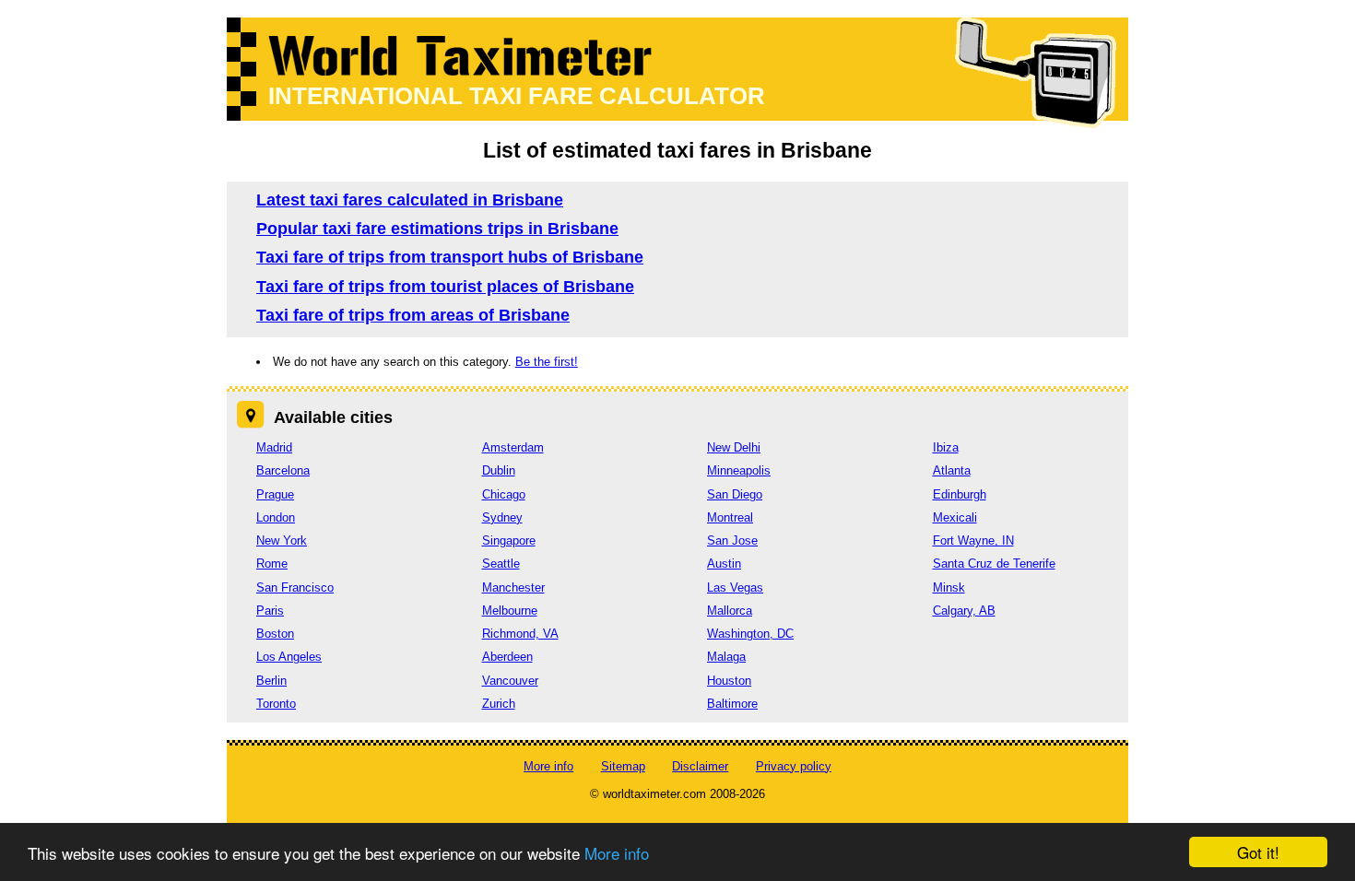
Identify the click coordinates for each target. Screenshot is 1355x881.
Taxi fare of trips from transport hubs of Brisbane (449, 257)
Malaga (726, 657)
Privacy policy (793, 766)
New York (281, 540)
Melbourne (509, 610)
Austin (724, 563)
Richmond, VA (520, 633)
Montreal (730, 517)
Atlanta (952, 470)
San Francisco (295, 587)
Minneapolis (739, 470)
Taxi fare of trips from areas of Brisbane (413, 315)
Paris (270, 610)
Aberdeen (507, 657)
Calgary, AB (964, 610)
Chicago (503, 494)
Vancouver (510, 680)
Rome (272, 563)
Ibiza (946, 447)
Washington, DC (750, 633)
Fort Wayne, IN (973, 540)
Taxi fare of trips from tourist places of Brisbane (445, 286)
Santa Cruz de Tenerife (994, 563)
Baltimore (732, 704)
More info (616, 852)
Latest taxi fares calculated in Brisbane (409, 200)
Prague (275, 494)
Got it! (1258, 851)
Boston (275, 633)
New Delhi (733, 447)
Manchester (513, 587)
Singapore (509, 540)
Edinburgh (959, 494)
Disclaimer (700, 766)
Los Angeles (289, 657)
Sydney (502, 517)
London (275, 517)
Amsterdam (513, 447)
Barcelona (283, 470)
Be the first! (546, 362)
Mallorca (729, 610)
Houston (729, 680)
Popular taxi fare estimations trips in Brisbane (437, 228)
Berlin (271, 680)
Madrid (274, 447)
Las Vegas (735, 587)
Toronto (276, 704)
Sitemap (623, 766)
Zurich (498, 704)
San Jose (732, 540)
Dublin (498, 470)
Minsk (949, 587)
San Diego (734, 494)
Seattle (501, 563)
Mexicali (955, 517)
